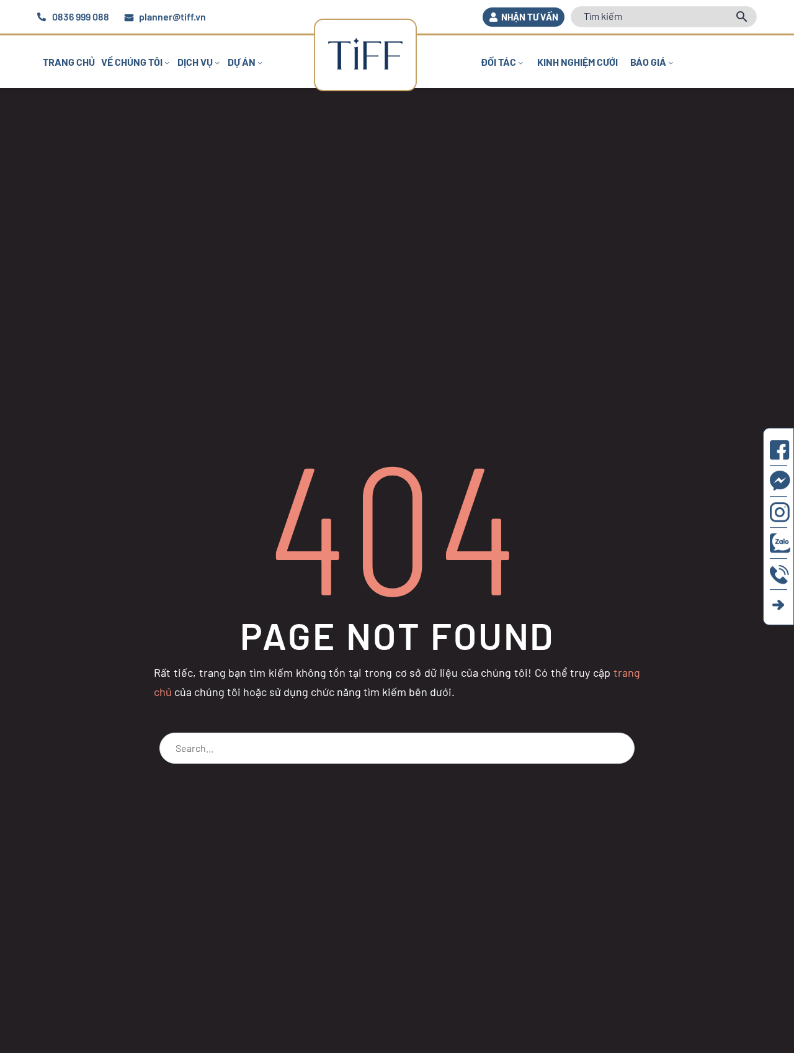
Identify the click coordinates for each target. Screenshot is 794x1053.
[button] (523, 17)
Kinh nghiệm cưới (577, 62)
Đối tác (498, 62)
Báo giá (648, 62)
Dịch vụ (195, 62)
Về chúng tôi (132, 62)
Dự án (242, 62)
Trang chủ (69, 62)
